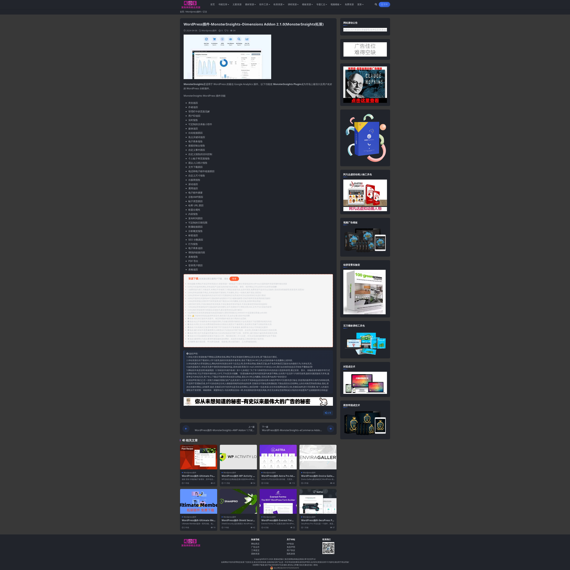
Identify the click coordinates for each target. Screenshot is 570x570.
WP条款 (290, 543)
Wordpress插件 (193, 11)
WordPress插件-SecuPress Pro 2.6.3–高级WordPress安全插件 (318, 522)
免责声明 (291, 547)
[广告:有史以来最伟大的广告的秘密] (258, 402)
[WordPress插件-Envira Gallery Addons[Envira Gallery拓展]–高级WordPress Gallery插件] (318, 457)
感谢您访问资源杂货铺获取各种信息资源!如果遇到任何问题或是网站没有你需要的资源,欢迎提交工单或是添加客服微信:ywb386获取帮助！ (386, 29)
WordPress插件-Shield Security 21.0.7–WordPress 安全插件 (238, 522)
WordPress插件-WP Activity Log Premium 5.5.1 (238, 477)
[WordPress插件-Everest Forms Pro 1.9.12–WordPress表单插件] (278, 501)
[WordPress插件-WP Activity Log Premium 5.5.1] (238, 457)
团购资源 (255, 553)
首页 (182, 11)
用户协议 (291, 550)
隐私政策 (291, 553)
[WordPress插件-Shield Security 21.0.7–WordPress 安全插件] (238, 501)
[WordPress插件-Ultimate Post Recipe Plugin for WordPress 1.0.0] (198, 457)
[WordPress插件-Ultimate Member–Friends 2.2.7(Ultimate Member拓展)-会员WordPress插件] (198, 501)
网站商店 (255, 543)
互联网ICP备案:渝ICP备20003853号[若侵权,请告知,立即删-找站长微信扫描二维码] (285, 565)
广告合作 (255, 547)
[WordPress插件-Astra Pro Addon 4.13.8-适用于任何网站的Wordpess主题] (278, 457)
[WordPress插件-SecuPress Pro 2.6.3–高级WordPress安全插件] (318, 501)
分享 (329, 413)
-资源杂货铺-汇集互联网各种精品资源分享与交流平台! (294, 559)
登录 (386, 4)
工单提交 (255, 550)
